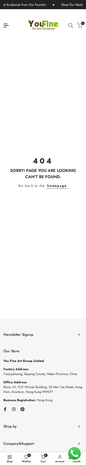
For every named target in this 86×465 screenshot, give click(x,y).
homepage (57, 185)
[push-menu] (6, 25)
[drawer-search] (70, 25)
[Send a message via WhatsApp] (74, 453)
